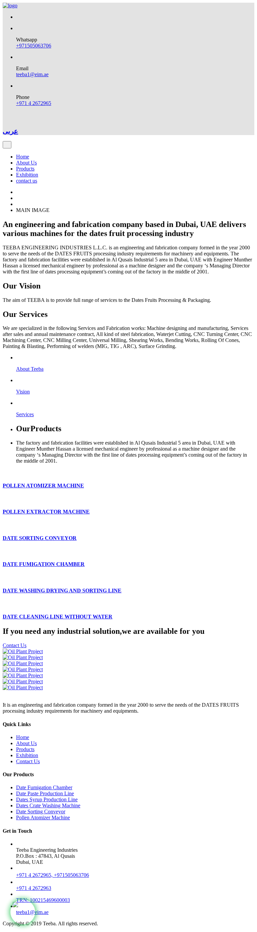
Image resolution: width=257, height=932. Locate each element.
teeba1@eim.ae (32, 74)
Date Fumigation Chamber (44, 787)
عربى (10, 131)
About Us (26, 162)
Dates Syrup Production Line (47, 799)
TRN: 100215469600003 (43, 900)
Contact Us (14, 645)
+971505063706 (33, 45)
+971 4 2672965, (35, 875)
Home (22, 156)
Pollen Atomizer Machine (43, 817)
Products (25, 168)
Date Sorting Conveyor (40, 811)
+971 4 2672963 (33, 888)
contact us (26, 181)
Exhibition (27, 175)
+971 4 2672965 (33, 103)
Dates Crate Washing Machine (48, 805)
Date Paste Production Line (45, 793)
